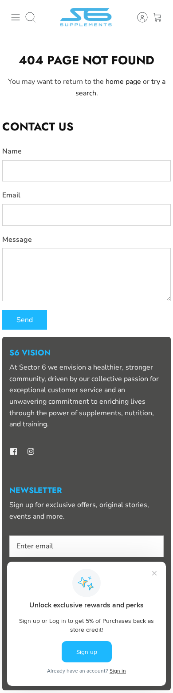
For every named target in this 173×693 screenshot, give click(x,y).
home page (123, 82)
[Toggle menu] (15, 17)
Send (24, 320)
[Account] (138, 17)
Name (12, 151)
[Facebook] (13, 451)
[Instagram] (30, 451)
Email (11, 195)
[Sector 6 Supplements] (86, 17)
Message (17, 239)
